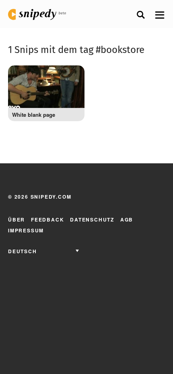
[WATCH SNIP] (72, 75)
